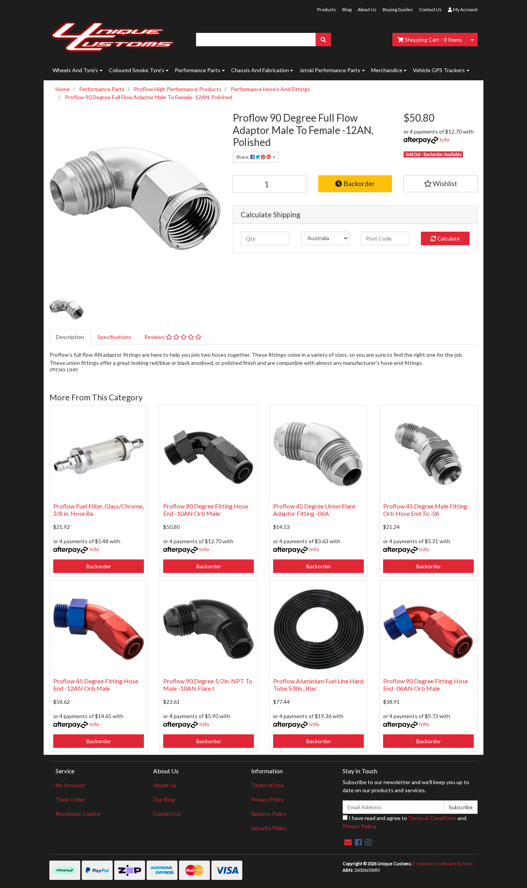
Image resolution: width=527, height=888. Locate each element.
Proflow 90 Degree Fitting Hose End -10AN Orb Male (205, 509)
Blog (346, 9)
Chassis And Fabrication (260, 70)
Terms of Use (267, 785)
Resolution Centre (78, 813)
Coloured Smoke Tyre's (136, 70)
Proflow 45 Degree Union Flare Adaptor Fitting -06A (314, 509)
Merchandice (386, 70)
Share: (243, 157)
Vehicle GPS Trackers (439, 70)
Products (326, 9)
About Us (367, 9)
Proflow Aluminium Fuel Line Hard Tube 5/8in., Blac (318, 684)
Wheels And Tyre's (75, 70)
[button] (441, 183)
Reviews (155, 337)
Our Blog (164, 799)
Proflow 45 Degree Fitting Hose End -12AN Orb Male (95, 684)
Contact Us (430, 9)
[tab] (70, 336)
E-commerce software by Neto (442, 863)
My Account (70, 785)
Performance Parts (197, 70)
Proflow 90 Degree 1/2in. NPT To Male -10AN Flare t (207, 684)
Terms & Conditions (432, 818)
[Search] (323, 39)
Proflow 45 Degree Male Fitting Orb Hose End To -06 (425, 509)
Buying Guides (398, 9)
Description (70, 337)
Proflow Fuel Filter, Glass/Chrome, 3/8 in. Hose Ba (98, 509)
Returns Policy (268, 813)
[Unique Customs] (112, 35)
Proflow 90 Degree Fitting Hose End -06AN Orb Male (425, 684)
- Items (433, 39)
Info (444, 139)
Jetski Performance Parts (329, 70)
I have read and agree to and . (404, 822)
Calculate (448, 238)
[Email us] (348, 842)
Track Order (70, 799)
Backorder (358, 184)
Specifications (114, 337)
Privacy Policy (267, 799)
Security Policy (269, 828)
